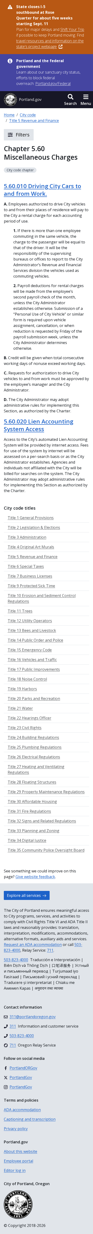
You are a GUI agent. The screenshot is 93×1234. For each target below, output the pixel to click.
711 (50, 950)
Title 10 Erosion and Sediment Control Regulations (42, 598)
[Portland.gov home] (22, 99)
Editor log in (15, 1170)
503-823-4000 (16, 959)
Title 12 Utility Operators (30, 620)
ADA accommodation (22, 1109)
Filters (22, 134)
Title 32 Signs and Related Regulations (42, 821)
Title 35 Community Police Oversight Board (46, 850)
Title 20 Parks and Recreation (34, 698)
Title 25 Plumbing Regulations (35, 747)
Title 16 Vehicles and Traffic (32, 659)
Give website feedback (35, 876)
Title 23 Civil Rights (24, 727)
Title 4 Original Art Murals (31, 546)
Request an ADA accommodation (33, 944)
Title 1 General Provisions (31, 517)
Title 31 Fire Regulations (29, 811)
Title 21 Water (20, 708)
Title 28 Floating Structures (32, 782)
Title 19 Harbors (22, 688)
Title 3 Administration (27, 537)
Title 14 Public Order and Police (35, 640)
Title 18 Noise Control (27, 679)
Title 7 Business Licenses (30, 576)
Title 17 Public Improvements (34, 669)
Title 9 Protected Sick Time (31, 585)
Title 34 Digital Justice (27, 840)
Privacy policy (16, 1128)
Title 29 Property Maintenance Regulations (46, 791)
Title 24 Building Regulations (33, 737)
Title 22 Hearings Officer (29, 718)
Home (9, 114)
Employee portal (18, 1161)
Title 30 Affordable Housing (32, 801)
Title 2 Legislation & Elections (34, 527)
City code (28, 114)
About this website (20, 1151)
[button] (70, 99)
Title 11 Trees (20, 611)
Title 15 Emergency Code (30, 649)
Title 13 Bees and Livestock (32, 630)
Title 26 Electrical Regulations (34, 756)
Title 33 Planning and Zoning (33, 830)
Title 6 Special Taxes (26, 566)
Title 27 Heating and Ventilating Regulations (36, 769)
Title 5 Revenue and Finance (34, 120)
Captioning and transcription (30, 1119)
